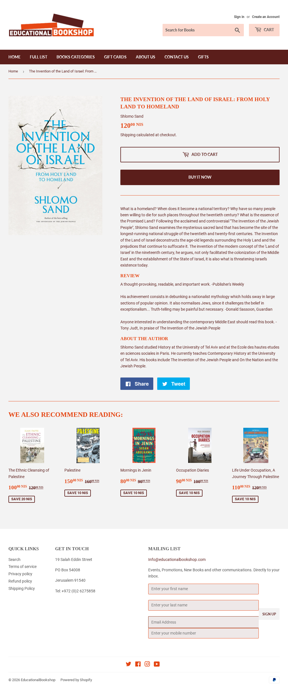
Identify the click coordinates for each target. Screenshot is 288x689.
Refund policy (20, 581)
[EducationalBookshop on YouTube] (157, 665)
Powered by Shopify (76, 680)
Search (14, 559)
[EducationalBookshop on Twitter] (128, 665)
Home (14, 56)
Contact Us (177, 56)
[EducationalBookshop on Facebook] (138, 665)
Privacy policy (20, 574)
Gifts (203, 56)
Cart (268, 29)
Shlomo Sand (131, 116)
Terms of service (22, 566)
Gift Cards (115, 56)
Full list (38, 56)
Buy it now (200, 177)
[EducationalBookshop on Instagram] (147, 665)
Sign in (239, 17)
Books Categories (76, 56)
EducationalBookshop (38, 680)
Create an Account (266, 17)
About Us (145, 56)
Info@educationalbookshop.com (177, 559)
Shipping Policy (21, 588)
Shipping (128, 135)
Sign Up (269, 614)
